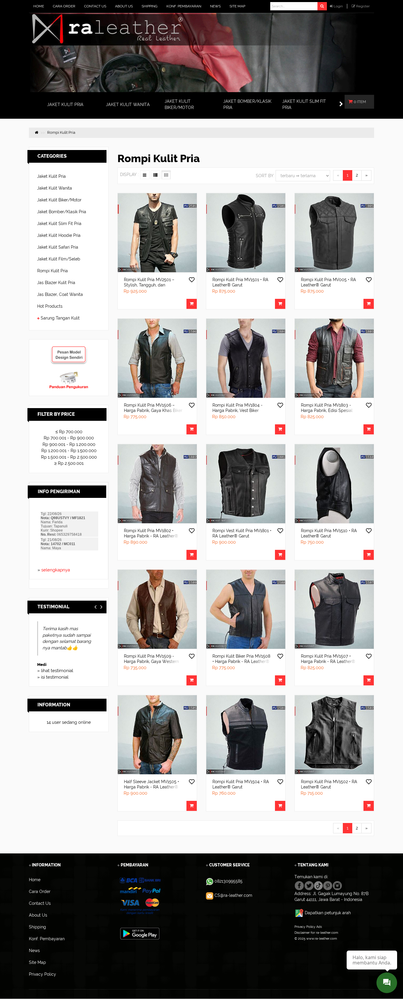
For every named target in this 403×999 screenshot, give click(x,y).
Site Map (301, 944)
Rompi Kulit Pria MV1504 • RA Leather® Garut (240, 784)
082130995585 (228, 881)
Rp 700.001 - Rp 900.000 (69, 438)
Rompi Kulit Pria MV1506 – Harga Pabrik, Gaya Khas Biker (153, 408)
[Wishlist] (191, 280)
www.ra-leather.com (321, 938)
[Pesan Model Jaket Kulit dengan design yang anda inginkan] (68, 348)
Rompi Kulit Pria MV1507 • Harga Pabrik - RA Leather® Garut (328, 661)
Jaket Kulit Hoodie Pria (59, 235)
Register (363, 6)
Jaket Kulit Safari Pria (57, 247)
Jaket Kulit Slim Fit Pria (59, 223)
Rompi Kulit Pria (52, 270)
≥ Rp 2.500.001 (68, 463)
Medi (41, 664)
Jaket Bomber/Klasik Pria (61, 211)
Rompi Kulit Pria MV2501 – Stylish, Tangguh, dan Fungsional (149, 285)
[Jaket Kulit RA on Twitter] (309, 885)
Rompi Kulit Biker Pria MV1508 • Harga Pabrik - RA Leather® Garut (241, 661)
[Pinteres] (327, 885)
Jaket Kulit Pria (51, 176)
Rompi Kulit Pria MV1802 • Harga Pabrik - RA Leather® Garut (151, 536)
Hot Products (50, 306)
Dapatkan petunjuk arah (328, 913)
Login (338, 6)
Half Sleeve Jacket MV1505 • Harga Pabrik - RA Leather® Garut (151, 787)
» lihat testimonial (55, 670)
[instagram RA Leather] (337, 885)
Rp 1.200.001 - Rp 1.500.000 (68, 450)
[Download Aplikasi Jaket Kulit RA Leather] (139, 933)
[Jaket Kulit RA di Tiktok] (318, 885)
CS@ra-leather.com (233, 895)
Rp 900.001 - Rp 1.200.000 (68, 444)
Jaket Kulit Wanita (54, 188)
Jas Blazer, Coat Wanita (60, 294)
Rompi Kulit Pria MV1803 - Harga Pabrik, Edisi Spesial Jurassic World (327, 410)
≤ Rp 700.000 (68, 431)
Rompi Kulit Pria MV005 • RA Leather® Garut (328, 282)
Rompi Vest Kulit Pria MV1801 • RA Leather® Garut (241, 533)
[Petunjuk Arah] (299, 913)
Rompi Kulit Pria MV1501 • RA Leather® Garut (240, 282)
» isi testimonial (52, 677)
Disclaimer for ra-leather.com (316, 932)
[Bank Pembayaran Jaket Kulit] (139, 896)
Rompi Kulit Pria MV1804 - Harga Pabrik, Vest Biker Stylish (237, 410)
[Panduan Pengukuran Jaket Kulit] (69, 374)
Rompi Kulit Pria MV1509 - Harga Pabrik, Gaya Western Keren (151, 661)
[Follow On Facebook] (299, 885)
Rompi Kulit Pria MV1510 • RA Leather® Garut (329, 533)
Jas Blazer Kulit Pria (56, 282)
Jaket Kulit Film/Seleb (58, 259)
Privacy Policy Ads (308, 926)
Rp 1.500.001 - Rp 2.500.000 (69, 457)
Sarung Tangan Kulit (60, 318)
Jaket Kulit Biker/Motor (59, 200)
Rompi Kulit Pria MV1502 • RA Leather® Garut (329, 784)
